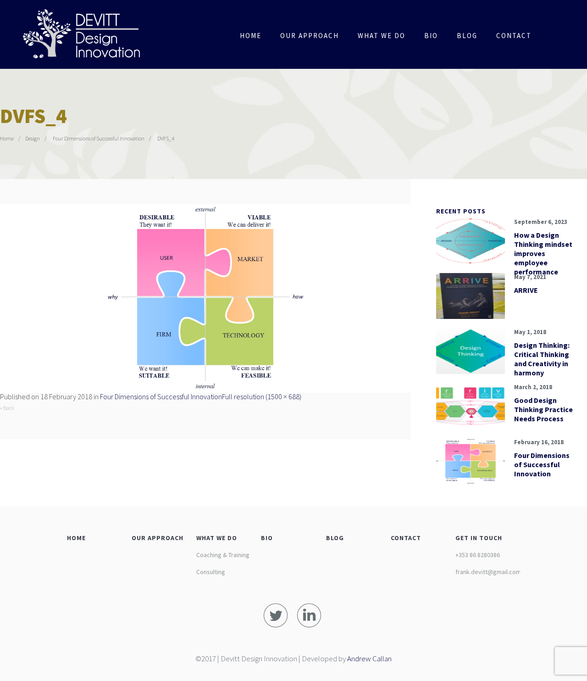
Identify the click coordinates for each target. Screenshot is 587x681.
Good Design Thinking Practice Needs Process (543, 409)
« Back (7, 407)
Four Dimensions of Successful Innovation (98, 138)
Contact (514, 35)
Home (250, 35)
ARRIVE (526, 290)
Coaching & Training (222, 555)
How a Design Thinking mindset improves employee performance (543, 253)
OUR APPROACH (157, 538)
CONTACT (406, 538)
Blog (467, 35)
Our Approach (309, 35)
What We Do (381, 35)
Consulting (210, 572)
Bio (431, 35)
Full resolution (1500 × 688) (261, 396)
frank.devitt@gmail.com (488, 572)
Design (32, 138)
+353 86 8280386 (477, 555)
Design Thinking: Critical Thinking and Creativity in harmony (542, 358)
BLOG (335, 538)
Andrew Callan (369, 658)
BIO (267, 538)
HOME (76, 538)
